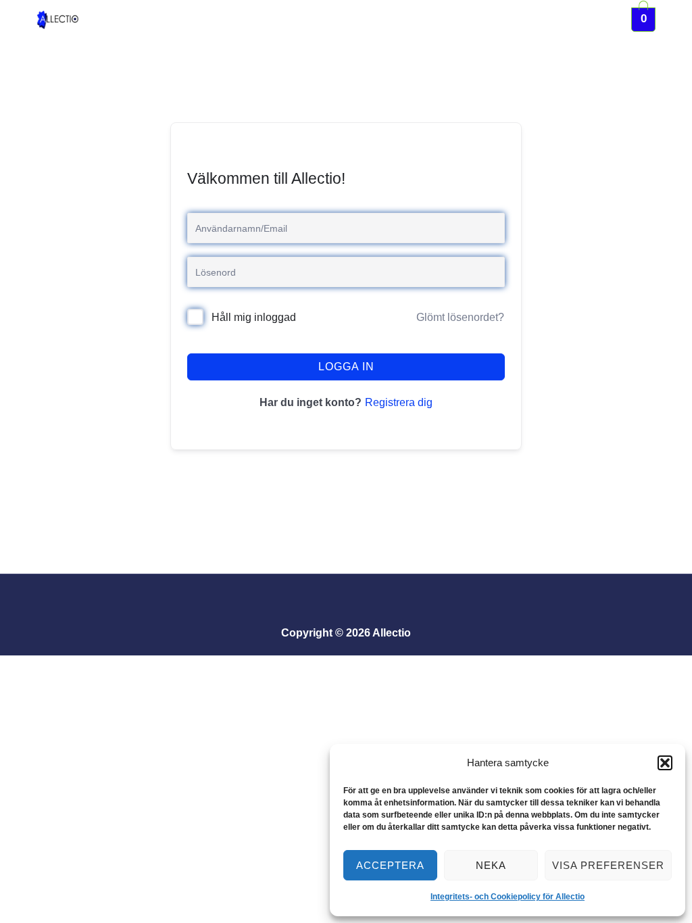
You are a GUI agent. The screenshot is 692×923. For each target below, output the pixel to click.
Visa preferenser (608, 865)
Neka (491, 865)
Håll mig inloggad (254, 317)
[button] (665, 763)
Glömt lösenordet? (460, 317)
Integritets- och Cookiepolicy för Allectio (507, 896)
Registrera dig (398, 402)
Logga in (346, 366)
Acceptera (390, 865)
